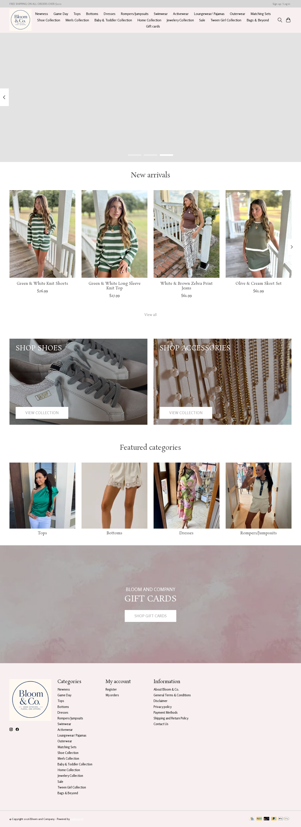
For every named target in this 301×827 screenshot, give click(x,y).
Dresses (109, 14)
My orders (112, 695)
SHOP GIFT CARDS (150, 616)
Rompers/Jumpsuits (135, 14)
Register (111, 689)
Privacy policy (163, 707)
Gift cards (153, 26)
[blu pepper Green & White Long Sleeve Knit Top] (114, 234)
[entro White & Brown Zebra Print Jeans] (186, 234)
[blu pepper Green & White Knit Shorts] (42, 234)
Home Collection (149, 20)
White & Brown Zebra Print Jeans (186, 286)
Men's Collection (77, 20)
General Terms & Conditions (172, 695)
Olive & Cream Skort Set (259, 283)
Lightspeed (77, 819)
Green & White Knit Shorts (42, 283)
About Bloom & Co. (166, 689)
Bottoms (92, 14)
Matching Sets (261, 14)
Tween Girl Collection (225, 20)
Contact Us (161, 724)
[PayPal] (259, 819)
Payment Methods (166, 712)
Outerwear (237, 14)
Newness (41, 14)
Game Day (61, 14)
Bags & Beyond (258, 20)
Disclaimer (160, 701)
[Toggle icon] (280, 20)
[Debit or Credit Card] (266, 819)
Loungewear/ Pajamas (209, 14)
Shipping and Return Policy (171, 718)
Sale (202, 20)
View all (150, 314)
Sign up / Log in (281, 4)
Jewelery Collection (180, 20)
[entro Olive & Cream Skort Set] (259, 234)
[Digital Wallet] (283, 819)
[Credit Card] (252, 819)
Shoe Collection (48, 20)
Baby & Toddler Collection (113, 20)
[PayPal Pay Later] (274, 819)
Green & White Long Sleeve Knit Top (115, 286)
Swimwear (161, 14)
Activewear (181, 14)
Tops (77, 14)
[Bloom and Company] (20, 20)
